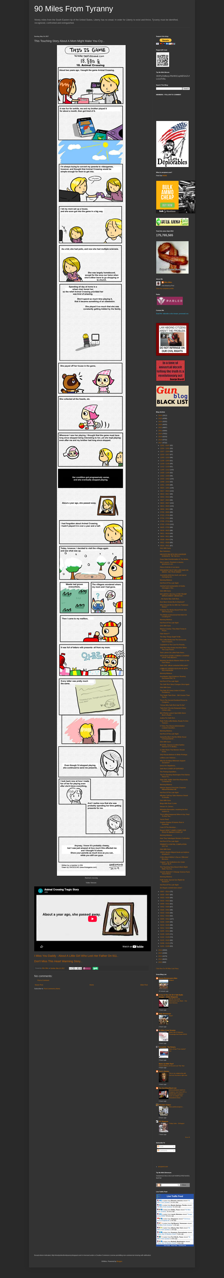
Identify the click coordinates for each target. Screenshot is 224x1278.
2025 (160, 418)
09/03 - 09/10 (165, 497)
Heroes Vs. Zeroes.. (167, 806)
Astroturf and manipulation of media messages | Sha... (172, 587)
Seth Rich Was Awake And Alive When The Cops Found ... (173, 648)
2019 (160, 437)
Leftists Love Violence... (168, 758)
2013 (160, 959)
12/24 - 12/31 (165, 448)
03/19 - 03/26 (165, 913)
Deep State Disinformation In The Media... (174, 559)
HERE (165, 176)
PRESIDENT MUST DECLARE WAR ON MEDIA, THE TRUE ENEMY (174, 571)
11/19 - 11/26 (165, 464)
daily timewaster (165, 1014)
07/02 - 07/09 (165, 524)
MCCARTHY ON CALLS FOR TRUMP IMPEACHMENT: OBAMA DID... (173, 595)
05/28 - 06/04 (165, 539)
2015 (160, 953)
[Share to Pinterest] (80, 968)
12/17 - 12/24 (165, 451)
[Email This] (70, 968)
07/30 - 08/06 (165, 512)
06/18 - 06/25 (165, 530)
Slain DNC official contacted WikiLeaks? (174, 665)
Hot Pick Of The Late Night (169, 583)
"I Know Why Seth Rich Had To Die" (172, 705)
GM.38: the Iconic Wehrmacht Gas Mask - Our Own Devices (178, 1001)
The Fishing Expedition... (168, 772)
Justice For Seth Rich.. (168, 718)
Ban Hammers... (165, 551)
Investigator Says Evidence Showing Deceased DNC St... (173, 677)
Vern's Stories (164, 1071)
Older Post (144, 985)
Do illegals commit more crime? (171, 888)
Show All (187, 1137)
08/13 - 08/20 (165, 506)
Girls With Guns (165, 548)
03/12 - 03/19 (165, 916)
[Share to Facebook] (78, 968)
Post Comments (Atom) (52, 989)
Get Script (167, 1245)
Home (92, 985)
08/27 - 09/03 (165, 500)
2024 (160, 421)
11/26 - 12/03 (165, 461)
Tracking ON (182, 1245)
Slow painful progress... (176, 1107)
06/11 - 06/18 (165, 533)
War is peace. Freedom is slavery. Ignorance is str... (172, 563)
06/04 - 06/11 (165, 536)
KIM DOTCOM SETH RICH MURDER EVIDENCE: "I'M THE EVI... (173, 555)
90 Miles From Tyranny (73, 8)
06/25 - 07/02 (165, 527)
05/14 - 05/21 (165, 546)
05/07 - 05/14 (165, 891)
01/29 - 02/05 (165, 934)
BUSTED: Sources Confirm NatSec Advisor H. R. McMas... (172, 746)
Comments (163, 1150)
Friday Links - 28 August (176, 1123)
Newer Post (39, 985)
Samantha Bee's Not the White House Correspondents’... (173, 738)
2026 (160, 415)
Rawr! (171, 1015)
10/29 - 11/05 (165, 473)
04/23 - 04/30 (165, 898)
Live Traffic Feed (175, 1196)
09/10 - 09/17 (165, 494)
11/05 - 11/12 (165, 470)
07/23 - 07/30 (165, 515)
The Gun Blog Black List (167, 1088)
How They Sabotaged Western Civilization (175, 838)
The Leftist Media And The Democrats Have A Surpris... (173, 641)
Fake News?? (165, 634)
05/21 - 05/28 (165, 542)
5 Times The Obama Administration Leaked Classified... (172, 727)
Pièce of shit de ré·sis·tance (169, 567)
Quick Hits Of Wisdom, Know (167, 1234)
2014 (160, 956)
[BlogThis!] (72, 968)
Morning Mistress (166, 580)
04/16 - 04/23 (165, 901)
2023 (160, 424)
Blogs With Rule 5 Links (168, 803)
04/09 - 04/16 (165, 904)
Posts (161, 1146)
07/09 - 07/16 (165, 521)
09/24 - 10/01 (165, 488)
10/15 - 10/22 (165, 479)
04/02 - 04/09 (165, 907)
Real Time (174, 1245)
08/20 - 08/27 (165, 503)
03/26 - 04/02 (165, 910)
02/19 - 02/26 (165, 925)
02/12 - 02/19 (165, 928)
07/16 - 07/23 (165, 518)
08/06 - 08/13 (165, 509)
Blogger (119, 1261)
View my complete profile (165, 288)
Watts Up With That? (166, 1064)
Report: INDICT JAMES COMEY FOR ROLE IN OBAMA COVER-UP (173, 831)
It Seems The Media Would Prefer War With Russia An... (173, 611)
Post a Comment (43, 980)
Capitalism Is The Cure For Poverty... (173, 645)
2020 (160, 434)
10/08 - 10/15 (165, 482)
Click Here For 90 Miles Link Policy (167, 968)
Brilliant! (171, 980)
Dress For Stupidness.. (168, 766)
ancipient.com (163, 1167)
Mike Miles (168, 282)
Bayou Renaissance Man (168, 978)
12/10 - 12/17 (165, 454)
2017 (160, 443)
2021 (160, 431)
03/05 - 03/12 (165, 919)
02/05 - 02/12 (165, 931)
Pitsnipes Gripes (165, 1105)
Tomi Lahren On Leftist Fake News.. (172, 653)
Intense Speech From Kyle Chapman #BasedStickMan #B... (173, 788)
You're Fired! (164, 819)
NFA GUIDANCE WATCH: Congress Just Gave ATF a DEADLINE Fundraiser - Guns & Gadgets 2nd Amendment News (177, 1093)
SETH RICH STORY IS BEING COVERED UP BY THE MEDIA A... (174, 656)
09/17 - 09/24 (165, 491)
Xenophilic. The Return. (167, 1047)
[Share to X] (75, 968)
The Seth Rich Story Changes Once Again (174, 684)
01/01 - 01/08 (165, 946)
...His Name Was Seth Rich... (170, 599)
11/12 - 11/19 (165, 467)
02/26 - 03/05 (165, 922)
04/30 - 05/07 (165, 895)
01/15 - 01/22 (165, 940)
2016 (160, 950)
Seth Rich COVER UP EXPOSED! (172, 769)
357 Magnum (163, 1121)
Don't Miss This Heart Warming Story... (58, 961)
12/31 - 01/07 (165, 445)
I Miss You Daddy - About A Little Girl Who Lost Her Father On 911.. (76, 955)
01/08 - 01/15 (165, 943)
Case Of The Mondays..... (169, 827)
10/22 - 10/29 (165, 476)
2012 (160, 962)
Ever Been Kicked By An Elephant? (172, 602)
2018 (160, 440)
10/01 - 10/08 (165, 485)
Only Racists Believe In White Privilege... (174, 755)
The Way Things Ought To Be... (171, 637)
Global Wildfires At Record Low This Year (171, 1066)
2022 (160, 427)
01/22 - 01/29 (165, 937)
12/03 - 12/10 (165, 457)
